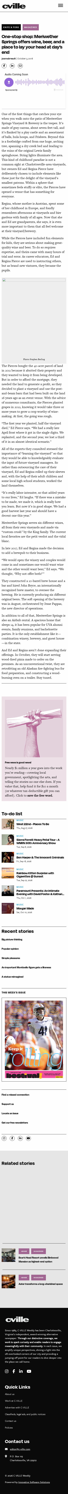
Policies (9, 1427)
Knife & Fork (11, 27)
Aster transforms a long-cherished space (41, 1283)
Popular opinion (10, 948)
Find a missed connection (15, 1094)
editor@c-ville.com (20, 1449)
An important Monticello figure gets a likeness (26, 967)
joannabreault (9, 58)
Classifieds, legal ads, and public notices (25, 1414)
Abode (24, 1251)
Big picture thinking (12, 939)
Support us (8, 1104)
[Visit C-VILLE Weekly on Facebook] (14, 1371)
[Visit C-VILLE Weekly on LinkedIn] (21, 1371)
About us (9, 1394)
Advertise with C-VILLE (17, 1407)
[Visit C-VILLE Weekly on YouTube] (29, 1371)
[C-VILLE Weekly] (15, 6)
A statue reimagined (12, 976)
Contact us (10, 1420)
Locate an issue (10, 1113)
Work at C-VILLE (13, 1400)
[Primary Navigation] (60, 6)
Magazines (30, 27)
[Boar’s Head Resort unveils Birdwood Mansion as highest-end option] (8, 1255)
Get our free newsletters (15, 1122)
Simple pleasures (11, 958)
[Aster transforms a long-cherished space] (8, 1281)
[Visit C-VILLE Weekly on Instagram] (7, 1371)
